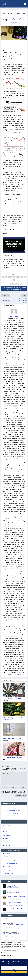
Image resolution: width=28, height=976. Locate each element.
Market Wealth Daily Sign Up (9, 807)
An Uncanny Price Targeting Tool (14, 698)
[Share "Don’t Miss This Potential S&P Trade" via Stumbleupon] (22, 277)
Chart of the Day (7, 866)
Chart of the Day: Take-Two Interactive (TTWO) (13, 885)
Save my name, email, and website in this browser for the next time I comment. (13, 791)
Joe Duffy (5, 828)
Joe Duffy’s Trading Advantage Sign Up (12, 810)
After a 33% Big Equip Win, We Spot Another (13, 718)
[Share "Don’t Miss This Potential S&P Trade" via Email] (25, 277)
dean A (4, 927)
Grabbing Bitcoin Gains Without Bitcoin (14, 903)
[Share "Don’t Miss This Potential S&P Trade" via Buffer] (19, 277)
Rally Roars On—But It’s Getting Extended (14, 924)
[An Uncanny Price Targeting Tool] (14, 690)
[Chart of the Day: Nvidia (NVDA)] (4, 909)
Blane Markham (6, 845)
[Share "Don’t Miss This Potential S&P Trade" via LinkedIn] (16, 277)
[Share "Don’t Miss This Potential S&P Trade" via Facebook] (3, 277)
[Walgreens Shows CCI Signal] (14, 729)
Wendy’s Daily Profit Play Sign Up (10, 817)
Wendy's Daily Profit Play (14, 20)
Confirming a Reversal (9, 929)
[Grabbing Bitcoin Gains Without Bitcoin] (4, 903)
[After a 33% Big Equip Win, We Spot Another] (14, 709)
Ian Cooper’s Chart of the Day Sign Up (12, 813)
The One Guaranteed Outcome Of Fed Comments (16, 897)
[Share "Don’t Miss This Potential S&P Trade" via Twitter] (5, 277)
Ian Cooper (5, 838)
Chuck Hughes (6, 831)
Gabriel (4, 918)
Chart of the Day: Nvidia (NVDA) (14, 908)
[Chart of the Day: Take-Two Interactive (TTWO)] (4, 886)
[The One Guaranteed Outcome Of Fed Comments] (4, 897)
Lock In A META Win (11, 891)
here (21, 133)
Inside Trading (6, 870)
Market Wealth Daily (8, 853)
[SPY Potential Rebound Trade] (14, 749)
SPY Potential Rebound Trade (12, 758)
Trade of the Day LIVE (8, 873)
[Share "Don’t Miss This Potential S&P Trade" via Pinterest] (14, 277)
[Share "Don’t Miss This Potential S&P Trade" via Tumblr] (11, 277)
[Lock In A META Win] (4, 892)
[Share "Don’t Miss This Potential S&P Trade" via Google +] (8, 277)
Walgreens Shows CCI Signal (12, 738)
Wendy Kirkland (14, 18)
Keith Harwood (6, 835)
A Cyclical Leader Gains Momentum (12, 933)
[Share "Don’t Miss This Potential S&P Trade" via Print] (14, 280)
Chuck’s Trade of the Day (9, 860)
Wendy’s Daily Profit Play (8, 856)
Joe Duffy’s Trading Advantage (10, 863)
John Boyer (5, 842)
